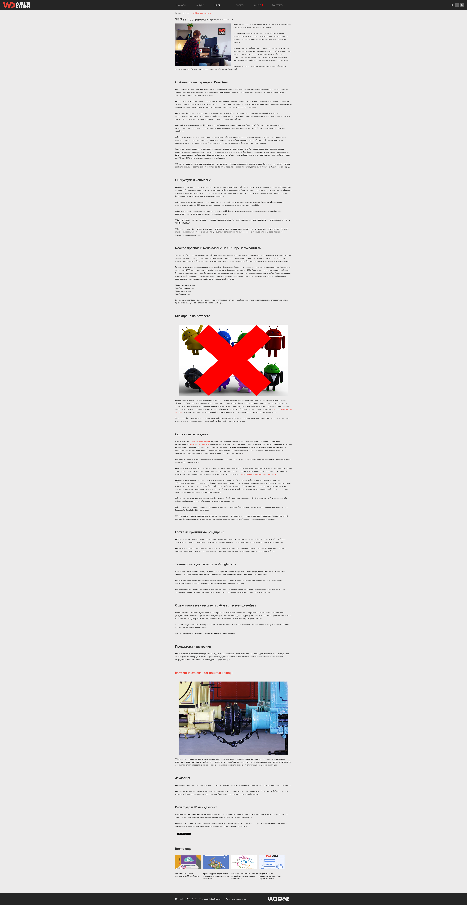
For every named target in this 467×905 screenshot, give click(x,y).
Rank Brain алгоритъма (199, 444)
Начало (181, 5)
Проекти (239, 5)
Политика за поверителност (236, 899)
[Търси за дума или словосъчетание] (453, 5)
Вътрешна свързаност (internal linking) (204, 672)
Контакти (277, 5)
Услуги (199, 5)
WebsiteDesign (192, 899)
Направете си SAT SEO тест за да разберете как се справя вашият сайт (244, 876)
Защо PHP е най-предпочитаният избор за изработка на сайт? (270, 876)
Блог (217, 5)
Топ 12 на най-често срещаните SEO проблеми (187, 875)
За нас (257, 5)
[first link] (457, 5)
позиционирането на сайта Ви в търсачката (257, 474)
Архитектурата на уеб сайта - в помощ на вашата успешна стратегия (216, 876)
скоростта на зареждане (200, 441)
